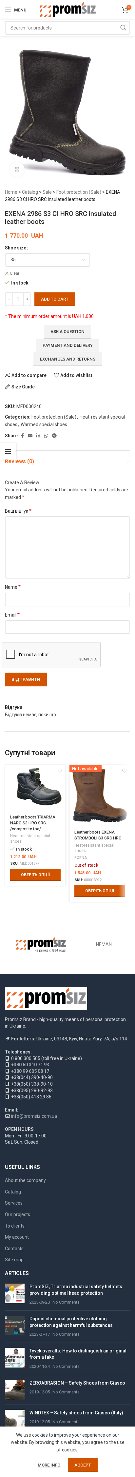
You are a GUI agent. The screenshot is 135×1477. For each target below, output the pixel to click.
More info (49, 1465)
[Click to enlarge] (17, 169)
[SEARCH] (123, 28)
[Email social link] (30, 435)
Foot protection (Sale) (78, 192)
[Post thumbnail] (15, 1295)
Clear (14, 273)
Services (14, 1203)
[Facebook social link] (22, 435)
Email (12, 615)
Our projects (17, 1214)
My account (17, 1237)
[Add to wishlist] (60, 771)
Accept (82, 1465)
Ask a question (67, 331)
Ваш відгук (18, 511)
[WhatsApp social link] (46, 435)
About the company (25, 1180)
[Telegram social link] (54, 435)
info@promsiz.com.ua (34, 1116)
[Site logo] (67, 9)
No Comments (66, 1302)
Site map (14, 1259)
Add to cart (54, 299)
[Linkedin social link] (38, 435)
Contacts (14, 1248)
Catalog (30, 192)
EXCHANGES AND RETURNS (67, 359)
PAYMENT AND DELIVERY (68, 345)
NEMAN (104, 944)
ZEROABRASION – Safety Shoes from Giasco (77, 1383)
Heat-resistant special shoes (30, 839)
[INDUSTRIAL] (41, 944)
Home (11, 192)
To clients (15, 1226)
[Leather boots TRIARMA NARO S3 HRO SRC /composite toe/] (35, 787)
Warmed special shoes (44, 424)
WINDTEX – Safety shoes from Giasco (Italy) (76, 1412)
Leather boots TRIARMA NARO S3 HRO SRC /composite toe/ (32, 823)
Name (13, 587)
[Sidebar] (8, 451)
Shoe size (15, 247)
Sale (47, 192)
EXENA (80, 858)
